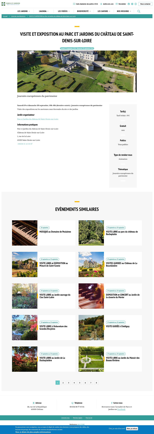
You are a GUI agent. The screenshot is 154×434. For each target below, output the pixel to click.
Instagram (132, 4)
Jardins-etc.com (108, 4)
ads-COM (81, 424)
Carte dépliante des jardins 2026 (87, 4)
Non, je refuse (132, 428)
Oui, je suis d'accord (117, 429)
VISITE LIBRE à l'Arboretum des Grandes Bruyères (43, 330)
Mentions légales (77, 418)
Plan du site (89, 418)
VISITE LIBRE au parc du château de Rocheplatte (110, 236)
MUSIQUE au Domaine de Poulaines (43, 236)
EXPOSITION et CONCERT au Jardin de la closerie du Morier (110, 299)
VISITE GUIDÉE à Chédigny (110, 330)
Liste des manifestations (18, 16)
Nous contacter (145, 4)
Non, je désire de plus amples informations (33, 432)
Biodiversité (83, 11)
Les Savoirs (103, 11)
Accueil (5, 16)
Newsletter (122, 4)
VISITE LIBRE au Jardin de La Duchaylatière (43, 362)
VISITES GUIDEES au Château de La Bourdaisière (110, 267)
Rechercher (139, 11)
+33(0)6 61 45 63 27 (24, 144)
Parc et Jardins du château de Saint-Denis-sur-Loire (37, 119)
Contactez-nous (65, 418)
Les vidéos (63, 11)
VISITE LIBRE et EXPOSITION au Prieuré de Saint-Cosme (43, 267)
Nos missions (123, 11)
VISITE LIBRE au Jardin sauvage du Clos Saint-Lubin (43, 299)
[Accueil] (11, 4)
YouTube (135, 4)
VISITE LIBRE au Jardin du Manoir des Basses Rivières (110, 362)
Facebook (128, 4)
